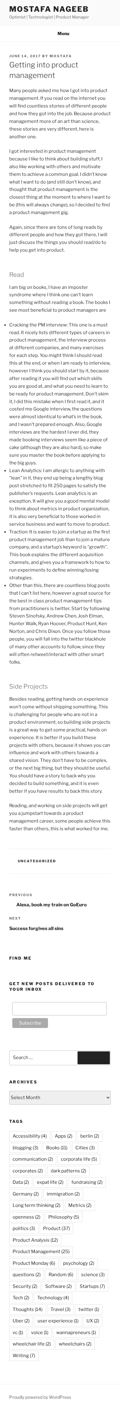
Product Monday (34, 1263)
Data (21, 1182)
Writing (24, 1355)
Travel (60, 1309)
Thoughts (27, 1309)
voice (39, 1332)
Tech (21, 1298)
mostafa (61, 56)
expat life (50, 1182)
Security (25, 1286)
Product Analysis (35, 1240)
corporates (28, 1171)
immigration (63, 1194)
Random (61, 1274)
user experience (58, 1321)
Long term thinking (36, 1205)
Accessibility (30, 1136)
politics (24, 1228)
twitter (88, 1309)
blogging (25, 1148)
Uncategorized (37, 861)
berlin (89, 1136)
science (93, 1274)
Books (56, 1148)
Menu (63, 33)
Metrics (79, 1205)
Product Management (41, 1251)
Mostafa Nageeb (49, 9)
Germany (26, 1194)
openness (26, 1217)
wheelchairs (75, 1344)
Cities (85, 1148)
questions (27, 1274)
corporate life (79, 1159)
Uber (21, 1321)
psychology (78, 1263)
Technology (53, 1298)
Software (58, 1286)
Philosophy (63, 1217)
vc (18, 1332)
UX (92, 1321)
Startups (92, 1286)
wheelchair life (32, 1344)
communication (33, 1159)
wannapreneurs (76, 1332)
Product (56, 1228)
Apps (63, 1136)
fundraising (86, 1182)
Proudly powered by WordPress (40, 1397)
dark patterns (68, 1171)
